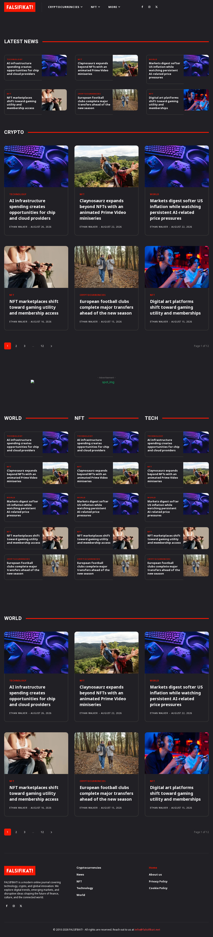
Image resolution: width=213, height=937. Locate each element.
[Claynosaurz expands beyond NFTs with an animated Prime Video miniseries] (125, 65)
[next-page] (51, 345)
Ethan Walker (18, 226)
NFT (80, 59)
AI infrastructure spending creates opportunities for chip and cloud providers (23, 68)
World (153, 59)
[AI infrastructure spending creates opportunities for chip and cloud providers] (54, 65)
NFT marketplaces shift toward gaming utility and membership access (21, 103)
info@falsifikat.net (147, 929)
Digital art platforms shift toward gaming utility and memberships (163, 103)
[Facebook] (142, 7)
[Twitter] (156, 7)
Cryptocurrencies (89, 94)
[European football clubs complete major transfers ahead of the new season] (125, 99)
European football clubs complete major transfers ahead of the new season (94, 103)
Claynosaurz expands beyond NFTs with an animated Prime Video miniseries (93, 68)
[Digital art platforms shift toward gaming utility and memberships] (196, 99)
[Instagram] (149, 7)
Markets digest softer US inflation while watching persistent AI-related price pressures (164, 70)
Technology (14, 59)
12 (42, 346)
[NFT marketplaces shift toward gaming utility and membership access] (54, 99)
